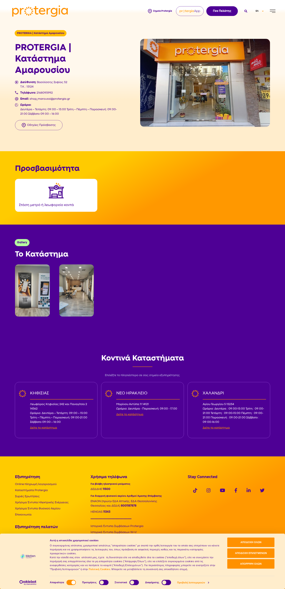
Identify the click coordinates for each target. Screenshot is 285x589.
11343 (106, 512)
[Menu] (272, 11)
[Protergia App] (190, 11)
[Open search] (245, 11)
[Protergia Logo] (40, 11)
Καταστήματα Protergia (31, 490)
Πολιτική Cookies (99, 569)
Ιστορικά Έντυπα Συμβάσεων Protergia (117, 526)
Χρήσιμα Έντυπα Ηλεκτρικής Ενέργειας (42, 502)
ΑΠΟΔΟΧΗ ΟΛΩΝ (250, 542)
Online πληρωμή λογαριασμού (36, 484)
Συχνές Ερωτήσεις (27, 496)
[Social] (195, 490)
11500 (106, 489)
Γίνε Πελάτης (222, 11)
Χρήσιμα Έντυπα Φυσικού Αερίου (37, 508)
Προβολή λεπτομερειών (191, 582)
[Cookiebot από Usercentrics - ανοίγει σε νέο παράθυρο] (28, 582)
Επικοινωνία (23, 514)
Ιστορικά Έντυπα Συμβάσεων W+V (114, 532)
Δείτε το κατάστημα (43, 428)
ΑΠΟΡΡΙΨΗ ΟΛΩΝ (251, 563)
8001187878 (128, 506)
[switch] (104, 582)
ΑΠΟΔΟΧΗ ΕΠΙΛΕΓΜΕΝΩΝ (251, 553)
